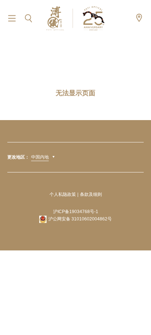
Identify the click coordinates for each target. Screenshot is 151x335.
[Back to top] (136, 313)
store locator (139, 17)
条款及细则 (91, 194)
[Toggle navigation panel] (11, 18)
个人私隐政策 (62, 194)
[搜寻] (28, 18)
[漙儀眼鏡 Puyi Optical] (75, 18)
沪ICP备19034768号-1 (75, 211)
